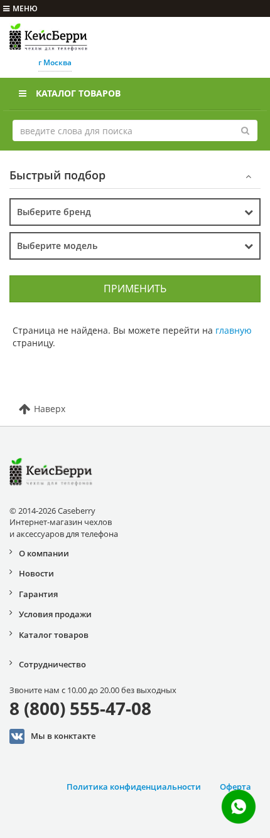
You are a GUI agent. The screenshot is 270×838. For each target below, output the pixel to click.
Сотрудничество (52, 664)
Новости (36, 573)
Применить (135, 288)
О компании (44, 553)
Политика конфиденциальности (134, 786)
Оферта (235, 786)
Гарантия (38, 594)
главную (233, 330)
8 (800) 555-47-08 (80, 708)
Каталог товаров (78, 93)
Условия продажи (55, 614)
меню (25, 8)
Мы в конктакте (63, 735)
